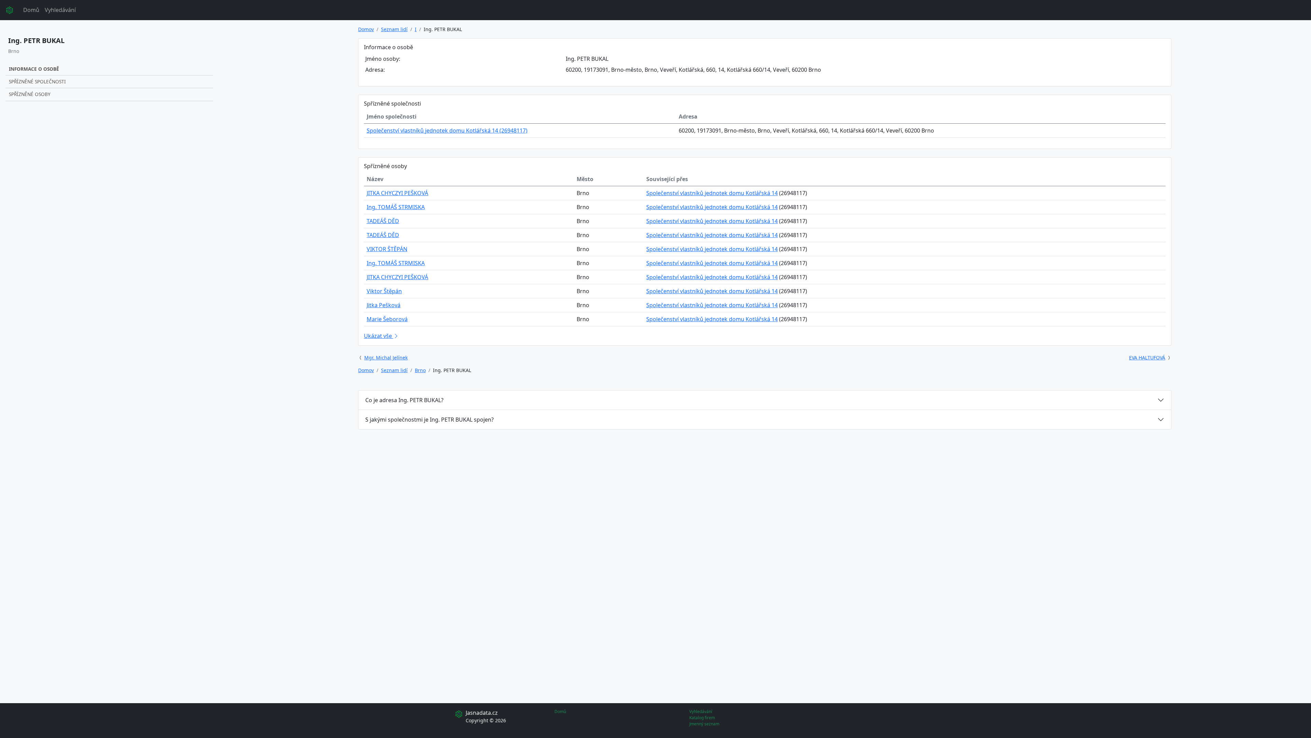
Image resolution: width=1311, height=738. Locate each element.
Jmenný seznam (704, 724)
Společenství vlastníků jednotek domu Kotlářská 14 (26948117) (447, 130)
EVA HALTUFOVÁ (1147, 357)
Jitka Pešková (383, 305)
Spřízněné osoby (30, 94)
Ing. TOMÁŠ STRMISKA (396, 207)
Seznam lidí (394, 29)
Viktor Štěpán (384, 291)
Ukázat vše (378, 336)
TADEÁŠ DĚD (383, 221)
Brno (420, 370)
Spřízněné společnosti (37, 81)
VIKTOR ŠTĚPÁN (387, 249)
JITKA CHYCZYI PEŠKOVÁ (397, 193)
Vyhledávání (60, 10)
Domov (366, 29)
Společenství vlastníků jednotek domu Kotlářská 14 (712, 193)
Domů (31, 10)
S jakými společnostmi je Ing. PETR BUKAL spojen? (429, 419)
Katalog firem (702, 718)
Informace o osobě (34, 69)
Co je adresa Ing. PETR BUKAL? (404, 400)
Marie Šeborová (387, 319)
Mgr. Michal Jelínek (386, 357)
